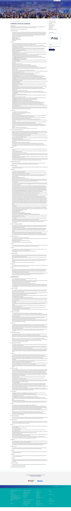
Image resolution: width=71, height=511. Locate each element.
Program (12, 493)
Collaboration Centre (25, 495)
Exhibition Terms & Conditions (53, 29)
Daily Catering (37, 493)
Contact (59, 5)
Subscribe (51, 49)
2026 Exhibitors (51, 28)
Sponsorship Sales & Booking (39, 503)
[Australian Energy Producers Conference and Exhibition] (35, 3)
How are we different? (26, 493)
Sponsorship (41, 5)
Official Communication (51, 501)
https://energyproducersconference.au (21, 190)
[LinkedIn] (13, 0)
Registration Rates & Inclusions (27, 503)
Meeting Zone (51, 27)
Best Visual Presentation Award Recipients (16, 497)
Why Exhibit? (50, 23)
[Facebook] (53, 486)
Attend (27, 5)
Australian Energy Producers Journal (15, 495)
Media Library (51, 494)
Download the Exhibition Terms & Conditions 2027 (18, 466)
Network (33, 5)
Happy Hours (37, 494)
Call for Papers (12, 492)
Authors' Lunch (38, 498)
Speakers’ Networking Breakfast (40, 497)
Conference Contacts (51, 500)
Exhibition (20, 5)
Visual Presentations (13, 494)
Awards (12, 503)
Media (53, 5)
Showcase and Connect (16, 21)
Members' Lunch (38, 496)
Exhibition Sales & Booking (52, 22)
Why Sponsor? (37, 502)
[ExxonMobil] (54, 38)
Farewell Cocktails (38, 495)
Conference (13, 5)
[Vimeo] (14, 0)
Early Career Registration (26, 502)
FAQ (47, 5)
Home (11, 21)
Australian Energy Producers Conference (16, 491)
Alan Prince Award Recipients (14, 496)
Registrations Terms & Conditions (27, 501)
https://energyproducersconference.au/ (24, 213)
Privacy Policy (51, 503)
